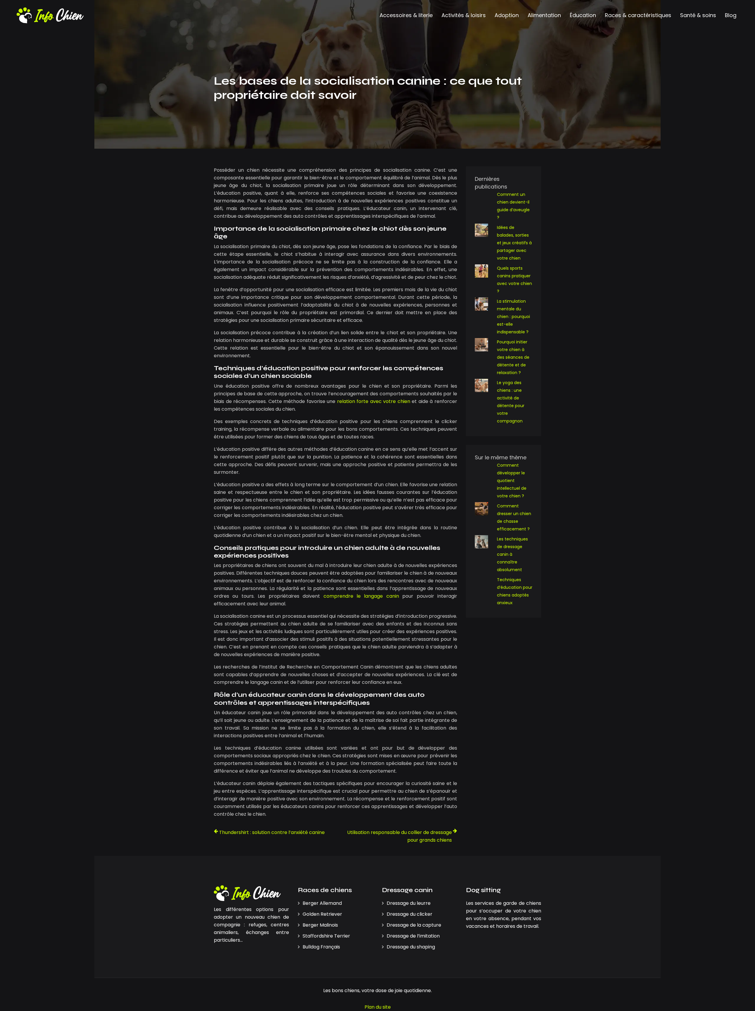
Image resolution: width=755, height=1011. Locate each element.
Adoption (507, 15)
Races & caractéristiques (638, 15)
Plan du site (378, 1007)
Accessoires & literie (406, 15)
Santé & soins (698, 15)
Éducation (583, 15)
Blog (730, 15)
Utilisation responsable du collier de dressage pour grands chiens (399, 836)
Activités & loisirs (463, 15)
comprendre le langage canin (361, 596)
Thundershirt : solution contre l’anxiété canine (272, 832)
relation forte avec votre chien (373, 401)
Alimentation (544, 15)
